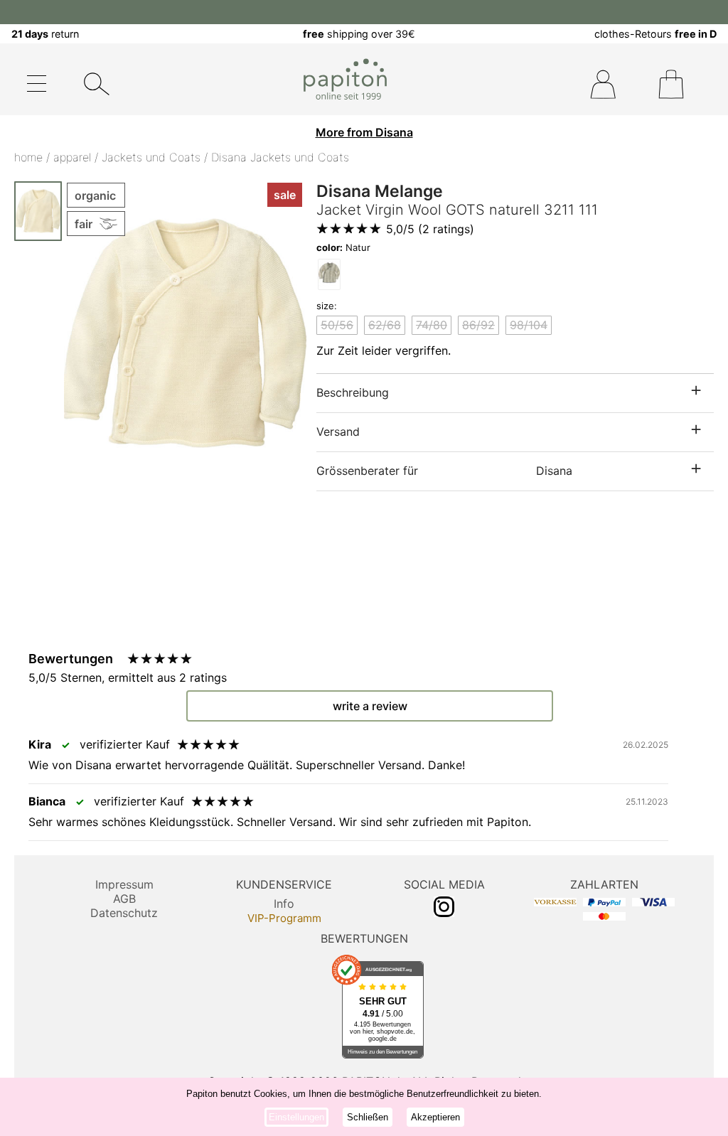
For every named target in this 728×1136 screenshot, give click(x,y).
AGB (124, 898)
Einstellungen (296, 1117)
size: (326, 305)
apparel (72, 157)
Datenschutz (124, 913)
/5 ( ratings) (430, 229)
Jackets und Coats (151, 157)
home (28, 157)
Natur (343, 247)
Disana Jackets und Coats (280, 157)
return (45, 34)
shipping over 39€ (359, 34)
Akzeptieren (435, 1117)
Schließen (367, 1117)
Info (284, 903)
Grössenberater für (444, 470)
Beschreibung (352, 392)
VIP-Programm (284, 918)
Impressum (124, 884)
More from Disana (364, 132)
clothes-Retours (655, 34)
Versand (338, 431)
